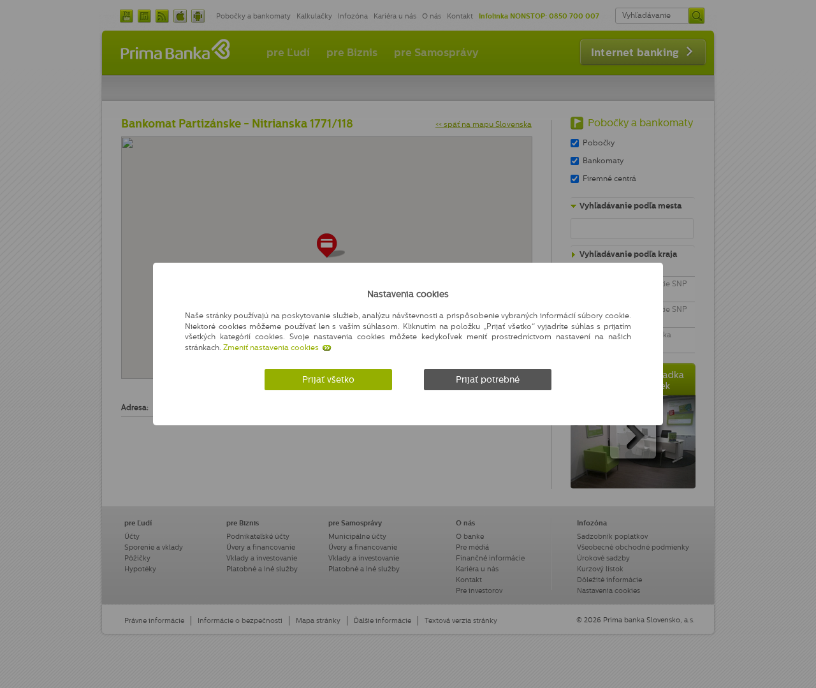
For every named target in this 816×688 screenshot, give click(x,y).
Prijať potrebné (488, 379)
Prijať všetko (328, 379)
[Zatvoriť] (627, 291)
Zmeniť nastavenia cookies (271, 347)
